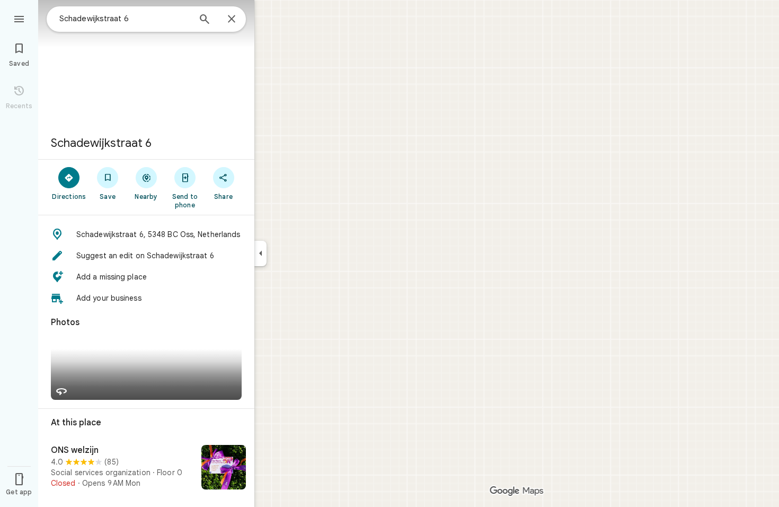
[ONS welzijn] (146, 468)
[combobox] (124, 18)
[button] (146, 234)
